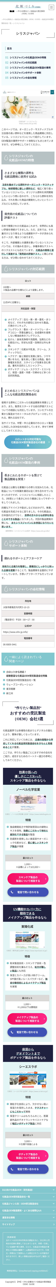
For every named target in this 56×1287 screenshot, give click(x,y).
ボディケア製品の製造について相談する (28, 1156)
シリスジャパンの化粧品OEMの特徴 (28, 57)
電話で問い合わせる (28, 892)
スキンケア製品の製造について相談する (28, 878)
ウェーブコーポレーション (19, 684)
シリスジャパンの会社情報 (23, 77)
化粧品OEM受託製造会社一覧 (21, 680)
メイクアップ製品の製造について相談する (27, 1018)
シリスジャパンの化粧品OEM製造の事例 (30, 67)
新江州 (9, 693)
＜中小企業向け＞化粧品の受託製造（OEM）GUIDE (36, 1282)
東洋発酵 (10, 688)
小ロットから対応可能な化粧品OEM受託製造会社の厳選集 (28, 442)
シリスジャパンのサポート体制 (25, 72)
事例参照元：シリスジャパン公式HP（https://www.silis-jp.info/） (28, 531)
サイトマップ (8, 1224)
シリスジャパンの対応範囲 (23, 62)
